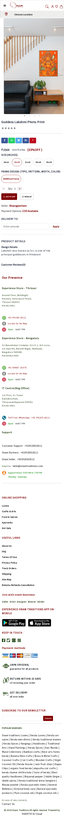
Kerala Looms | (38, 735)
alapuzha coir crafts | (45, 768)
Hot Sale (6, 528)
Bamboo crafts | (32, 751)
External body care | (25, 788)
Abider (40, 601)
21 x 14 (27, 162)
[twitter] (19, 140)
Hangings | (26, 743)
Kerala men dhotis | (21, 739)
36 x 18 (38, 162)
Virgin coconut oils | (47, 792)
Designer (22, 601)
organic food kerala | (21, 768)
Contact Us (8, 804)
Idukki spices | (10, 780)
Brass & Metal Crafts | (46, 755)
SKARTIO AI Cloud (32, 813)
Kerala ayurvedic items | (34, 784)
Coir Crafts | (28, 760)
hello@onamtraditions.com (28, 466)
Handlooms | (40, 743)
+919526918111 (33, 445)
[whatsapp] (12, 140)
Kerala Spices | (11, 743)
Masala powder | (11, 784)
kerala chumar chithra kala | (17, 772)
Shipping (6, 574)
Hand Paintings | (18, 747)
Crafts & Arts (9, 511)
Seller (5, 601)
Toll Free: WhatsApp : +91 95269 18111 (29, 417)
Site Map (6, 579)
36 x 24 (49, 162)
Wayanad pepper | (34, 776)
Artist (13, 601)
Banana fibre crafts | (22, 755)
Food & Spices (10, 517)
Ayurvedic (7, 522)
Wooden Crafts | (45, 760)
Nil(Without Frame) (11, 179)
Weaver (32, 601)
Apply (56, 226)
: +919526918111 (28, 452)
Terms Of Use (9, 557)
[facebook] (4, 140)
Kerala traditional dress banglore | (38, 780)
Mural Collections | (12, 751)
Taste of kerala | (42, 772)
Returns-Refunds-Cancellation (18, 585)
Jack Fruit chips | (44, 764)
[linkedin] (26, 140)
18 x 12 (6, 162)
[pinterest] (33, 140)
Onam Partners (10, 452)
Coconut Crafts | (11, 760)
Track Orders (9, 568)
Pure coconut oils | (24, 792)
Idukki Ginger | (53, 776)
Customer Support (12, 445)
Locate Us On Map (17, 323)
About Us (7, 546)
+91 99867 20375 (17, 367)
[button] (2, 5)
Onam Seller (8, 459)
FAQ (4, 551)
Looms (5, 506)
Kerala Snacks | (25, 764)
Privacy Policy (9, 563)
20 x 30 (17, 162)
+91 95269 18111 (17, 317)
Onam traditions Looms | (16, 735)
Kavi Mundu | (52, 747)
